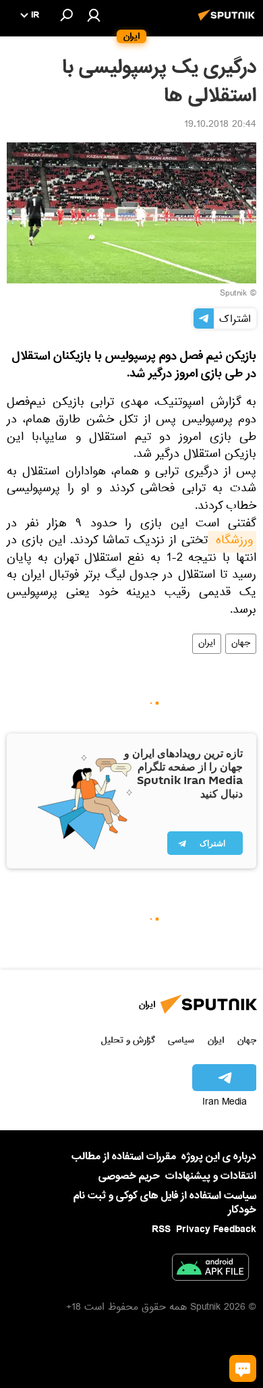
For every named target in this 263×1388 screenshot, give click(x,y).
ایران (206, 644)
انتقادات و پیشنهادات (210, 1176)
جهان (240, 644)
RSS (161, 1229)
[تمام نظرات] (242, 1368)
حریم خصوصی (129, 1176)
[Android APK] (210, 1270)
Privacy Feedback (216, 1229)
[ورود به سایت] (93, 14)
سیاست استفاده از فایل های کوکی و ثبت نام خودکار (165, 1202)
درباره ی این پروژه (218, 1156)
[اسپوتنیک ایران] (228, 22)
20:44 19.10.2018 (220, 125)
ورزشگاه (232, 542)
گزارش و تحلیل (128, 1040)
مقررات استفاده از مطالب (123, 1156)
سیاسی (181, 1040)
